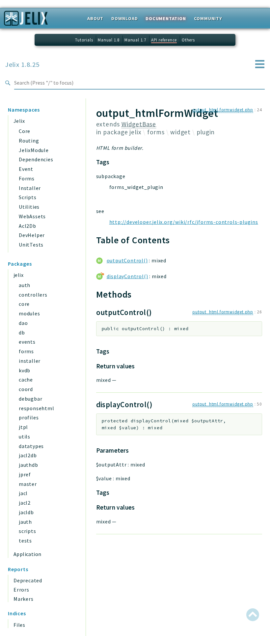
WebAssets (32, 216)
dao (23, 323)
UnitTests (31, 244)
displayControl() (127, 276)
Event (26, 169)
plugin (206, 132)
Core (24, 131)
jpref (25, 474)
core (24, 304)
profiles (29, 417)
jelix (18, 275)
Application (27, 554)
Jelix (19, 121)
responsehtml (36, 408)
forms (26, 351)
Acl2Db (27, 226)
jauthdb (28, 465)
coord (26, 389)
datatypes (31, 446)
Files (19, 625)
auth (24, 285)
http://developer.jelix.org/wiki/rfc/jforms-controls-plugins (183, 222)
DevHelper (32, 235)
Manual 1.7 (135, 39)
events (27, 341)
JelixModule (34, 150)
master (28, 484)
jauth (25, 521)
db (22, 332)
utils (24, 436)
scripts (27, 531)
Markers (24, 599)
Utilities (29, 206)
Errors (21, 589)
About (95, 18)
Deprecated (28, 580)
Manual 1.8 (109, 39)
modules (29, 313)
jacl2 (25, 502)
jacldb (26, 512)
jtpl (23, 427)
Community (208, 18)
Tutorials (84, 39)
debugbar (30, 398)
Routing (29, 140)
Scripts (28, 197)
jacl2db (28, 455)
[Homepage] (26, 20)
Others (188, 39)
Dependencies (36, 159)
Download (124, 18)
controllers (33, 294)
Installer (30, 188)
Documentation (166, 18)
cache (26, 379)
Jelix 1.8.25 (22, 64)
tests (25, 540)
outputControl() (127, 260)
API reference (164, 39)
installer (29, 361)
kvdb (24, 370)
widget (180, 132)
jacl (23, 493)
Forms (27, 178)
